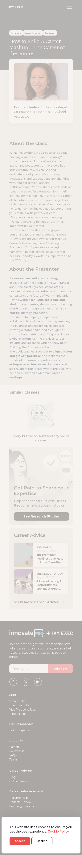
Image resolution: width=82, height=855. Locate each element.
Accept (20, 841)
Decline (42, 841)
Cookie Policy (58, 831)
